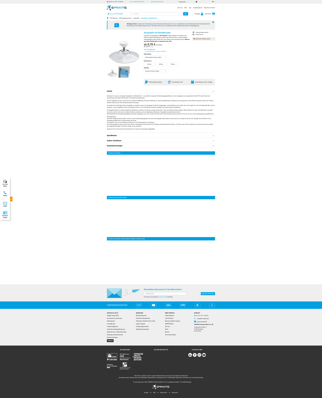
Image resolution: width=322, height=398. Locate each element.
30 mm (149, 64)
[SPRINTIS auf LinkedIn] (190, 355)
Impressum (175, 392)
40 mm (161, 64)
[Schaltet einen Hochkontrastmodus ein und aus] (196, 1)
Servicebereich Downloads (114, 318)
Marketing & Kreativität (142, 329)
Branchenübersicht (141, 315)
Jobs (190, 7)
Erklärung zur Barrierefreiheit (115, 334)
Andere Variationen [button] (114, 141)
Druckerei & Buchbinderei (143, 318)
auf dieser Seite (162, 297)
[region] (161, 175)
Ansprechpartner (197, 7)
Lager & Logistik (140, 324)
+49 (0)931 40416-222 (138, 1)
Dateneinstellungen (112, 337)
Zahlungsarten (111, 321)
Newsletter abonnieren (208, 293)
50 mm (173, 64)
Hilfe (185, 7)
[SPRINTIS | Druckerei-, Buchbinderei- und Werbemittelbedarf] (117, 8)
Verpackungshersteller (142, 326)
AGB (154, 392)
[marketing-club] (125, 366)
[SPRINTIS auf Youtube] (204, 355)
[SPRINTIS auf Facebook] (195, 355)
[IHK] (125, 357)
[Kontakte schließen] (11, 199)
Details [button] (109, 91)
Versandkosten (111, 324)
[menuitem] (149, 64)
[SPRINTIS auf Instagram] (199, 355)
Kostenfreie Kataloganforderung (116, 329)
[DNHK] (112, 357)
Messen (167, 332)
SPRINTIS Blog (169, 324)
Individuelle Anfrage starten (202, 39)
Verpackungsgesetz (112, 326)
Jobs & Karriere (169, 318)
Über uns (180, 7)
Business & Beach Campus (172, 321)
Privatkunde (182, 2)
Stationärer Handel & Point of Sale (145, 321)
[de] (213, 2)
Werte (166, 329)
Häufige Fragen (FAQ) (113, 315)
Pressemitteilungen (170, 334)
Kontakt (146, 392)
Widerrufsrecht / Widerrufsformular (116, 332)
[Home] (107, 18)
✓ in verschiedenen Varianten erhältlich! (155, 51)
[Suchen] (185, 13)
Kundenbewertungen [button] (114, 146)
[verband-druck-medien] (138, 357)
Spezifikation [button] (112, 135)
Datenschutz (163, 392)
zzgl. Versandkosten (149, 49)
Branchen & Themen (209, 7)
